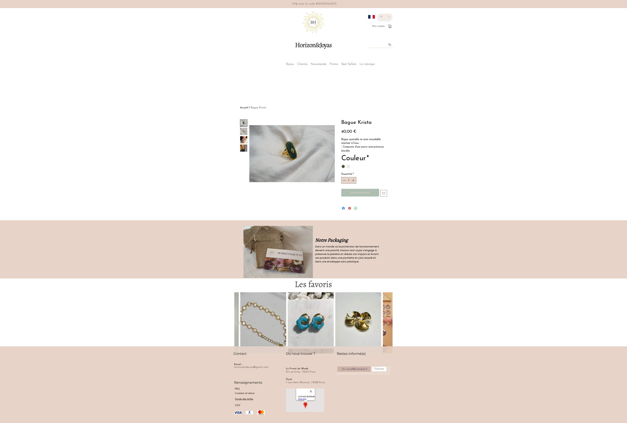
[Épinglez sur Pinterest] (350, 208)
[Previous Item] (240, 323)
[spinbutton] (348, 180)
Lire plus (345, 150)
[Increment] (353, 180)
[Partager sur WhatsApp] (356, 208)
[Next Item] (387, 323)
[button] (390, 26)
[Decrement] (344, 180)
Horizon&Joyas (313, 44)
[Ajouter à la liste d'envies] (383, 193)
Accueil (244, 107)
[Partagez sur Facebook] (343, 208)
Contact (240, 354)
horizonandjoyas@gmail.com (251, 366)
